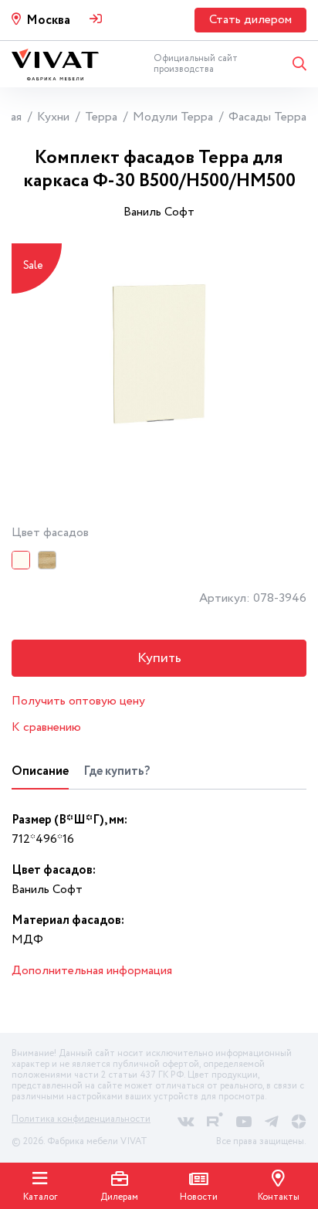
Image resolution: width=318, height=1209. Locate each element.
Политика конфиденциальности (81, 1119)
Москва (48, 20)
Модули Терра (173, 117)
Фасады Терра (267, 117)
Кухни (53, 117)
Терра (101, 117)
